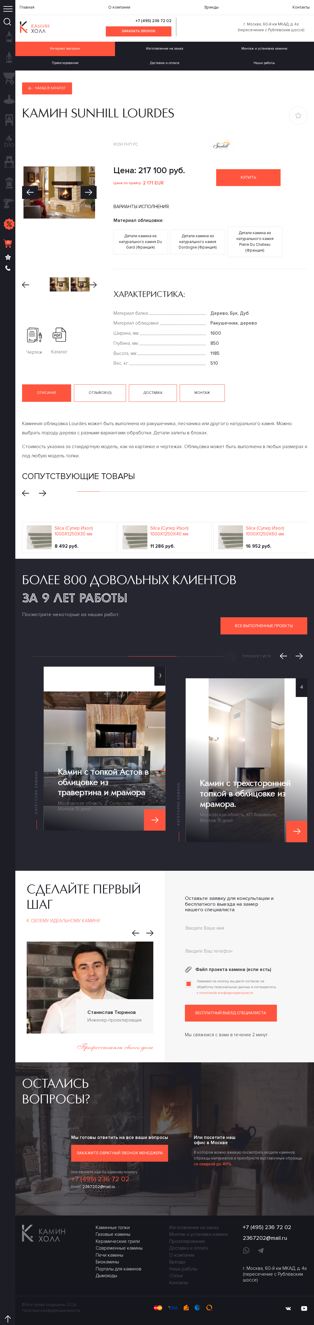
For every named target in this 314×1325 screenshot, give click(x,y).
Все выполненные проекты (264, 625)
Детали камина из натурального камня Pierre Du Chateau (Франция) (255, 241)
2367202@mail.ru (98, 1186)
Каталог (59, 352)
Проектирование (65, 63)
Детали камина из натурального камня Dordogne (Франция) (198, 242)
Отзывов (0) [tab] (100, 393)
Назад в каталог (50, 88)
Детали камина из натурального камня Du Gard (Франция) (140, 242)
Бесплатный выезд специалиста (230, 1013)
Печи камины (109, 1255)
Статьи (176, 1275)
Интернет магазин (65, 49)
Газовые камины (113, 1234)
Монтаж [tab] (202, 393)
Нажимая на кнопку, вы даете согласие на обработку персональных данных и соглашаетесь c (236, 987)
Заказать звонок (138, 31)
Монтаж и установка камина (264, 49)
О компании (119, 7)
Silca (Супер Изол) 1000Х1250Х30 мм (74, 531)
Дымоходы (106, 1275)
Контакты (301, 7)
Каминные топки (113, 1227)
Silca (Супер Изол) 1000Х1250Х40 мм (169, 531)
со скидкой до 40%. (213, 1164)
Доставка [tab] (153, 393)
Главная (27, 7)
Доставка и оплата (164, 63)
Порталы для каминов (118, 1269)
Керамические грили (118, 1241)
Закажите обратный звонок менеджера (120, 1153)
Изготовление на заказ (164, 49)
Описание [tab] (46, 393)
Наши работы (264, 63)
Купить (248, 177)
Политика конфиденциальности (51, 1310)
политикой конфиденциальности (226, 993)
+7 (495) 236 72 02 (153, 20)
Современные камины (119, 1248)
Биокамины (107, 1262)
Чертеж (34, 352)
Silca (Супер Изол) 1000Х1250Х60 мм (265, 531)
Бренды (212, 7)
